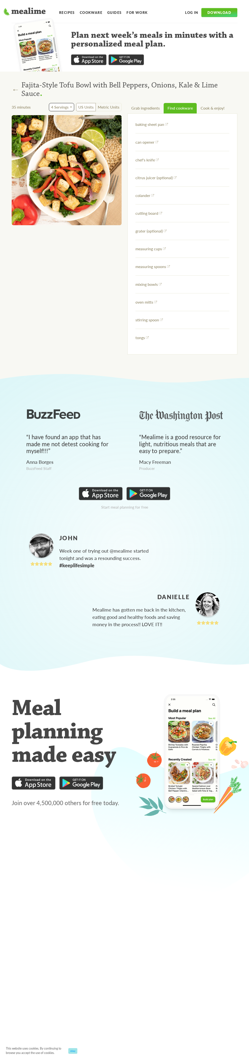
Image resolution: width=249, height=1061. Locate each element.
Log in (191, 12)
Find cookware (180, 108)
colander (142, 195)
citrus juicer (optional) (154, 177)
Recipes (67, 12)
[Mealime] (24, 12)
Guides (114, 12)
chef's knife (145, 160)
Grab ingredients (145, 108)
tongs (140, 337)
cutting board (146, 213)
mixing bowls (146, 284)
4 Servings (60, 107)
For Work (137, 12)
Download (219, 12)
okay (72, 1050)
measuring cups (148, 248)
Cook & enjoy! (212, 108)
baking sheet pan (149, 124)
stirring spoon (147, 320)
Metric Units (108, 107)
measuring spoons (150, 266)
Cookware (91, 12)
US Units (86, 107)
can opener (144, 142)
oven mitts (144, 302)
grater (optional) (149, 231)
